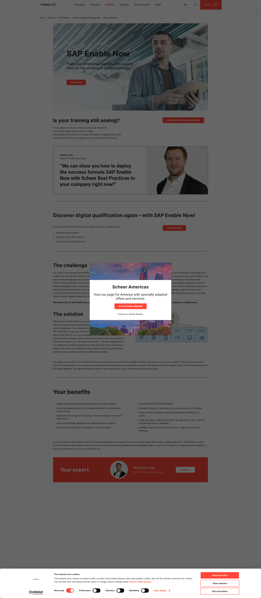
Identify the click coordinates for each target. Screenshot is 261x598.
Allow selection (220, 583)
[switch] (96, 590)
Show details (160, 590)
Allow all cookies (220, 575)
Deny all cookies (220, 591)
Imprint (133, 582)
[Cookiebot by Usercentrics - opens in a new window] (36, 593)
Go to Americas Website (130, 306)
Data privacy (145, 582)
